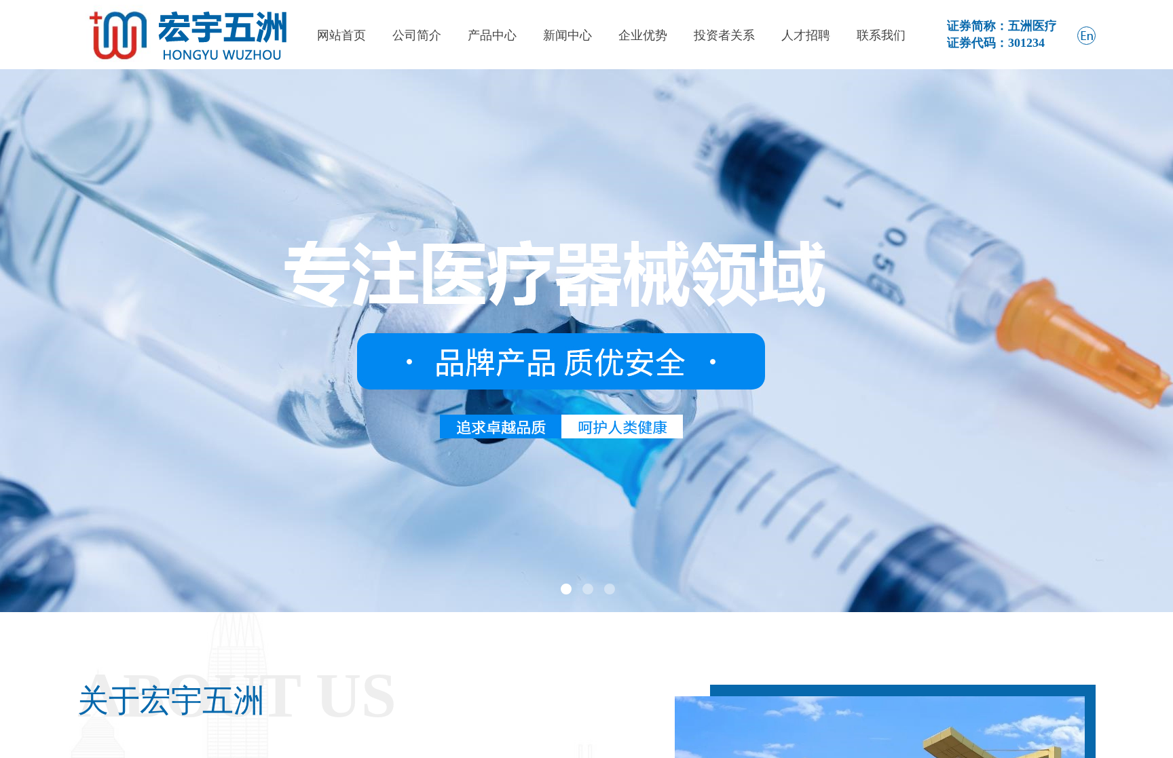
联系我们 (881, 35)
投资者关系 (724, 35)
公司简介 (416, 35)
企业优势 (642, 35)
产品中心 (492, 35)
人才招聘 (805, 35)
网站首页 (341, 35)
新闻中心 (567, 35)
